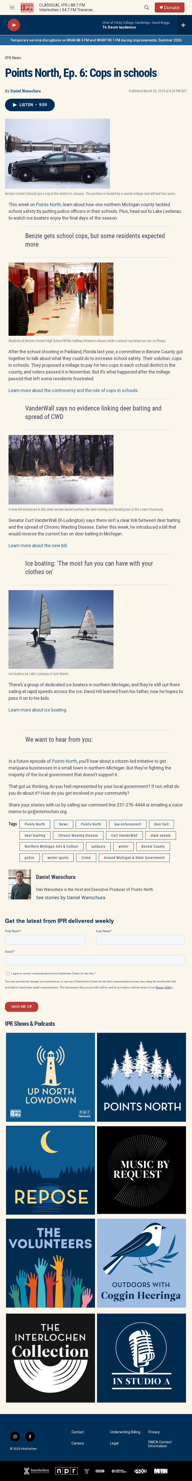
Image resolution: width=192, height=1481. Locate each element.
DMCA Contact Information (160, 1444)
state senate (160, 835)
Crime (86, 858)
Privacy (154, 1432)
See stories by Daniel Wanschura (70, 897)
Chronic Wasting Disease (78, 835)
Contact (78, 1432)
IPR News (13, 57)
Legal (114, 1443)
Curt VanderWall (124, 835)
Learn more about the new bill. (38, 545)
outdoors (98, 846)
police (29, 858)
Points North (48, 204)
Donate (172, 7)
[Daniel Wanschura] (19, 884)
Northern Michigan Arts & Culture (51, 846)
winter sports (58, 858)
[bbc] (100, 1471)
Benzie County (153, 846)
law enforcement (127, 824)
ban (64, 533)
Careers (78, 1443)
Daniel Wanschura (25, 90)
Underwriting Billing (125, 1432)
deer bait (161, 824)
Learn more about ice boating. (37, 710)
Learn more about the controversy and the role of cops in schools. (73, 390)
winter (123, 846)
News (63, 824)
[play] (14, 25)
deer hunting (35, 835)
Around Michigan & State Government (134, 858)
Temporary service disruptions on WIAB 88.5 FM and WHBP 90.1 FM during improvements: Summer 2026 (96, 40)
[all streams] (184, 25)
